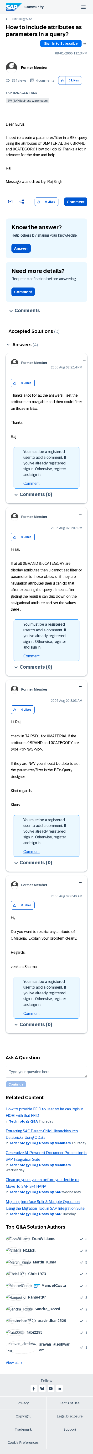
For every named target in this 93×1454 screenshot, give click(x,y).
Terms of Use (70, 1403)
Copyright (23, 1416)
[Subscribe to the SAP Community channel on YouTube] (51, 1388)
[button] (62, 80)
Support (69, 1429)
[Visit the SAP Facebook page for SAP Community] (34, 1388)
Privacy (23, 1403)
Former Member (34, 67)
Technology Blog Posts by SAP (35, 1192)
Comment (76, 202)
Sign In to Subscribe (61, 43)
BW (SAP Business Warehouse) (27, 100)
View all (12, 1363)
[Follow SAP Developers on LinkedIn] (59, 1388)
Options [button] (84, 44)
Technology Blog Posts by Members (40, 1143)
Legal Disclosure (70, 1416)
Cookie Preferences (23, 1442)
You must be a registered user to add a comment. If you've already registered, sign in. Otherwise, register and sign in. (44, 463)
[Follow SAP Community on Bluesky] (42, 1388)
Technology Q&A (21, 19)
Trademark (23, 1429)
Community (34, 7)
